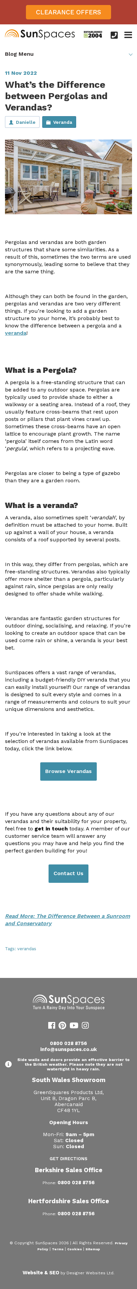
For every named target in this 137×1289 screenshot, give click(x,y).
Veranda (62, 122)
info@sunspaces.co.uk (68, 1049)
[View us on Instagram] (85, 1027)
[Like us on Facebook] (52, 1027)
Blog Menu (19, 54)
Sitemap (92, 1249)
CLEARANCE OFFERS (68, 12)
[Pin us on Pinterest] (62, 1027)
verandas (26, 948)
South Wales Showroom (68, 1079)
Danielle (26, 122)
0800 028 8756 (68, 1043)
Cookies (74, 1249)
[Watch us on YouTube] (74, 1027)
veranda (15, 333)
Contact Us (68, 873)
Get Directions (68, 1158)
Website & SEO (41, 1273)
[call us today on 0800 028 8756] (114, 35)
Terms (58, 1249)
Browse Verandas (68, 771)
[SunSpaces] (40, 37)
